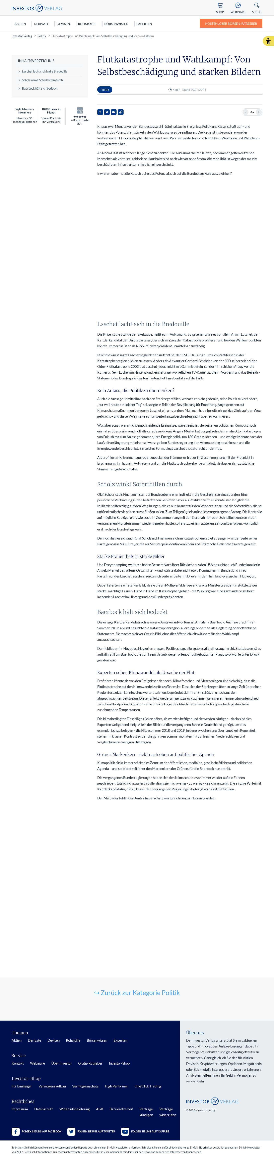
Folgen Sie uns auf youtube (150, 1131)
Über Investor (61, 1063)
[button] (268, 41)
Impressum (20, 1109)
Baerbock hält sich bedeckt (40, 88)
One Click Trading (148, 1086)
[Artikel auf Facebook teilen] (100, 112)
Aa (252, 112)
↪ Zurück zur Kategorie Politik (137, 992)
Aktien (20, 24)
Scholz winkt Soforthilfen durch (42, 80)
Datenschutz (43, 1109)
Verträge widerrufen (167, 1112)
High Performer (116, 1086)
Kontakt (18, 1063)
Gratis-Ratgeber (90, 1063)
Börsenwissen (116, 24)
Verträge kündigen (146, 1112)
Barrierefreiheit (121, 1109)
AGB (99, 1109)
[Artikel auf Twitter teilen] (107, 112)
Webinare (37, 1063)
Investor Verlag (22, 36)
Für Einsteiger (22, 1086)
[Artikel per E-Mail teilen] (114, 112)
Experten (144, 24)
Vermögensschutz (85, 1086)
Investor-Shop (119, 1063)
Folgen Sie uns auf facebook (41, 1131)
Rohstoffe (87, 24)
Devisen (63, 24)
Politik (42, 36)
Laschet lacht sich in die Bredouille (44, 71)
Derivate (41, 24)
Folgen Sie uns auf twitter (96, 1131)
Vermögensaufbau (52, 1086)
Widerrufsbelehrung (74, 1109)
